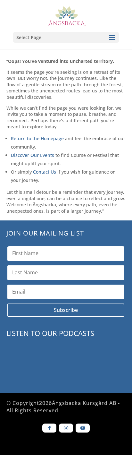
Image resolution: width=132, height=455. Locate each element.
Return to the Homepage (37, 138)
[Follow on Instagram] (66, 428)
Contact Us (44, 172)
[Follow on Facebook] (49, 428)
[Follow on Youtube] (83, 428)
